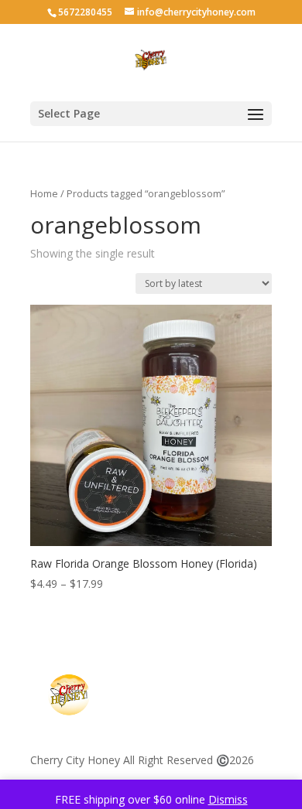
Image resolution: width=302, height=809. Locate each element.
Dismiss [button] (228, 799)
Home (44, 193)
